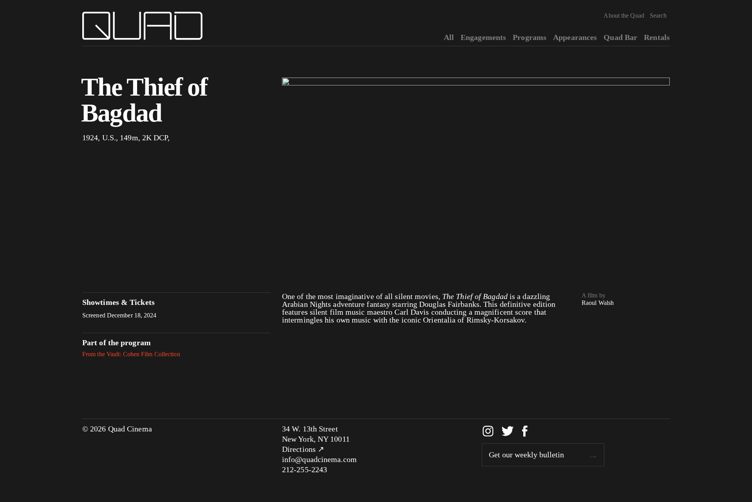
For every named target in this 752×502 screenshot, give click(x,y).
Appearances (575, 37)
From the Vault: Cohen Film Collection (131, 354)
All (449, 37)
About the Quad (624, 15)
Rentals (657, 37)
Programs (529, 37)
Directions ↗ (303, 449)
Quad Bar (620, 37)
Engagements (483, 37)
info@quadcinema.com (319, 459)
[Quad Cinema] (142, 26)
